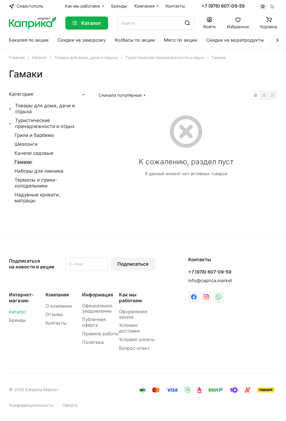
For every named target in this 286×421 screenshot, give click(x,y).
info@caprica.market (210, 280)
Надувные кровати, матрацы (37, 197)
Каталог (17, 312)
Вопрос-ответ (134, 348)
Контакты (56, 323)
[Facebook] (193, 297)
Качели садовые (34, 153)
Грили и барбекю (34, 135)
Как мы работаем (130, 297)
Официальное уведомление (97, 308)
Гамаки (23, 162)
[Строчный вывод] (264, 95)
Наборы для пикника (39, 171)
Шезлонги (26, 144)
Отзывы (54, 314)
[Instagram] (206, 297)
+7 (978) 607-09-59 (223, 6)
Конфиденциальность (31, 405)
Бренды (17, 320)
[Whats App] (218, 297)
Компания (57, 295)
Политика (93, 342)
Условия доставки (129, 328)
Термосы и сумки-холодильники (36, 183)
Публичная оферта (94, 322)
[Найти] (187, 23)
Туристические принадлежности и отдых (45, 123)
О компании (59, 306)
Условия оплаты (136, 339)
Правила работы (100, 333)
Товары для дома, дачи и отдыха (45, 108)
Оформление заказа (133, 314)
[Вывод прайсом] (272, 95)
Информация (97, 295)
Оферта (69, 405)
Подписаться (133, 264)
